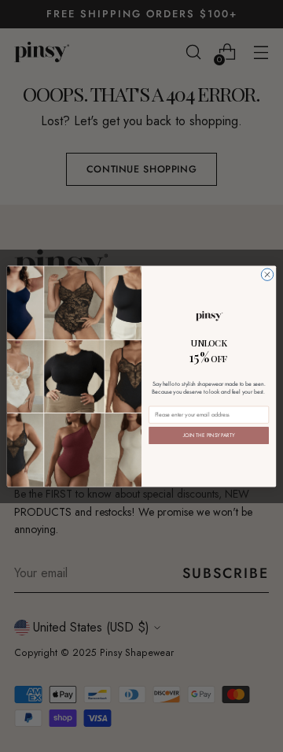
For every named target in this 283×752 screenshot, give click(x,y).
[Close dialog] (267, 274)
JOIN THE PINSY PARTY (209, 435)
